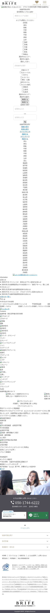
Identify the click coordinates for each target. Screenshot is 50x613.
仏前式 (25, 92)
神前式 (25, 87)
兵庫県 (25, 226)
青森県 (25, 163)
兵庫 (25, 49)
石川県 (25, 199)
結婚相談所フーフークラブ (22, 586)
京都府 (25, 221)
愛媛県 (25, 250)
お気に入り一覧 (37, 4)
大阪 (25, 47)
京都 (25, 44)
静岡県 (25, 212)
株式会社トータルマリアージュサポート (31, 577)
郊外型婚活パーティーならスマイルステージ (32, 579)
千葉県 (25, 187)
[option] (25, 305)
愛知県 (25, 214)
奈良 (25, 52)
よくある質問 (32, 555)
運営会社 (5, 558)
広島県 (25, 241)
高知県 (25, 253)
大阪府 (25, 224)
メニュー (44, 4)
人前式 (25, 89)
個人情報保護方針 (23, 558)
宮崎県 (25, 267)
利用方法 (22, 555)
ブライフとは (13, 555)
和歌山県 (25, 231)
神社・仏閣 (26, 80)
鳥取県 (25, 233)
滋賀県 (25, 219)
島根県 (25, 236)
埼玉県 (25, 185)
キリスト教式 (25, 85)
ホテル (25, 75)
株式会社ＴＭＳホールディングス (11, 577)
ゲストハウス (25, 72)
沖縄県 (25, 272)
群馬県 (25, 182)
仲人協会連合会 (22, 589)
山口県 (25, 243)
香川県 (25, 248)
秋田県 (25, 170)
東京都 (25, 190)
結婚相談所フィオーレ (21, 584)
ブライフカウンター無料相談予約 (9, 514)
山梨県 (25, 204)
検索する (25, 99)
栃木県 (25, 180)
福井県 (25, 202)
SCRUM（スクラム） (11, 589)
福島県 (25, 175)
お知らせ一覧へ (5, 297)
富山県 (25, 197)
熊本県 (25, 263)
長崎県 (25, 260)
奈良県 (25, 229)
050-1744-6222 (27, 502)
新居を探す (25, 129)
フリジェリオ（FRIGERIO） (29, 591)
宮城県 (25, 168)
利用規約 (13, 558)
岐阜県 (25, 209)
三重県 (25, 216)
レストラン (26, 77)
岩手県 (25, 165)
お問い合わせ (42, 555)
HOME (4, 555)
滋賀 (25, 42)
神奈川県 (25, 192)
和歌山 (25, 54)
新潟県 (25, 195)
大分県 (25, 265)
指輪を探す (25, 127)
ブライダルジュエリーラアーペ (36, 589)
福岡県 (25, 255)
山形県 (25, 173)
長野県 (25, 207)
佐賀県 (25, 258)
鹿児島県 (25, 270)
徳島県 (25, 246)
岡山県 (25, 238)
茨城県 (25, 178)
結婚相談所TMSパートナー (35, 584)
